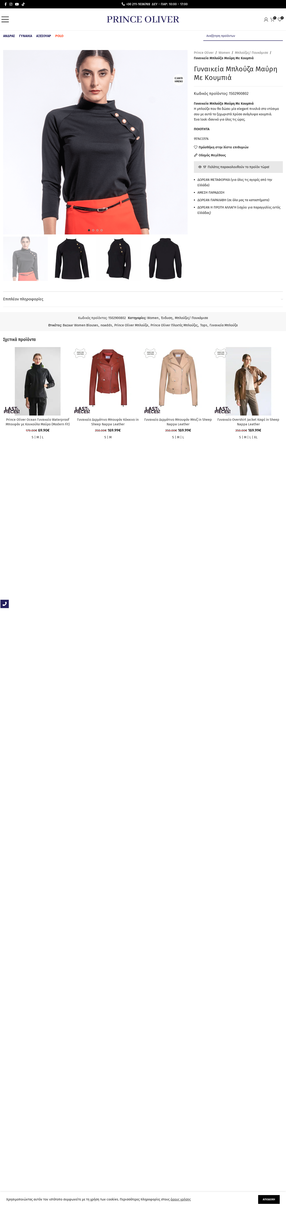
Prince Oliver (204, 53)
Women (224, 53)
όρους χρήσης (180, 1199)
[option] (89, 230)
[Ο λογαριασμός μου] (267, 19)
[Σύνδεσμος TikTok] (23, 4)
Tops (203, 325)
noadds (106, 325)
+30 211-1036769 (138, 4)
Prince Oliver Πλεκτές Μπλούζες (174, 325)
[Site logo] (143, 19)
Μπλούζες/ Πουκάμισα (251, 53)
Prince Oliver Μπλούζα (131, 325)
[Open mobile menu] (6, 19)
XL (256, 437)
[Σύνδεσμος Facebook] (5, 4)
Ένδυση (166, 318)
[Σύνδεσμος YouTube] (17, 4)
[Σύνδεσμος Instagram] (11, 4)
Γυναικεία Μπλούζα (224, 325)
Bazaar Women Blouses (80, 325)
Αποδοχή (269, 1199)
